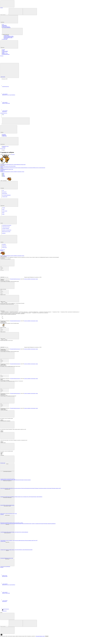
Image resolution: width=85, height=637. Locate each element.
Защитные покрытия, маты (14, 522)
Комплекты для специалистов (28, 167)
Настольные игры (9, 496)
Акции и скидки (14, 549)
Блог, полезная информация (6, 27)
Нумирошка (36, 488)
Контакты (1, 170)
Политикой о (38, 636)
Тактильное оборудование (12, 523)
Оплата (3, 50)
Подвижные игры (3, 496)
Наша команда (4, 25)
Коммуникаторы (11, 505)
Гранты (3, 52)
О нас (3, 24)
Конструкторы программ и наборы (5, 488)
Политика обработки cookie (8, 37)
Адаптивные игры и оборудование (28, 496)
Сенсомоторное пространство (5, 167)
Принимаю (46, 636)
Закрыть (2, 441)
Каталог (1, 7)
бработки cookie (42, 636)
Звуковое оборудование (4, 523)
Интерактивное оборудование (30, 488)
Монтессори (13, 496)
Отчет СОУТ (6, 38)
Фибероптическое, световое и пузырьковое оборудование (35, 523)
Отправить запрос (3, 321)
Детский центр (2, 249)
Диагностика (23, 488)
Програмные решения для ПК (56, 488)
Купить (2, 379)
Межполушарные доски (19, 496)
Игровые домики (36, 496)
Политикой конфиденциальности (15, 320)
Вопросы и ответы (5, 53)
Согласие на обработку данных (10, 540)
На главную (13, 154)
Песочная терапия (18, 523)
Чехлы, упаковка (20, 522)
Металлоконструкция (3, 522)
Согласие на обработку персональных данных (17, 171)
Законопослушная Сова (5, 34)
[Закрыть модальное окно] (7, 413)
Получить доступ (3, 394)
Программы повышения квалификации (50, 523)
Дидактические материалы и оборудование (45, 488)
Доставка (3, 49)
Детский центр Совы (5, 146)
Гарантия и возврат (5, 51)
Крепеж (8, 522)
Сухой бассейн (23, 523)
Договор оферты (6, 35)
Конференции (4, 135)
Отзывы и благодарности (6, 26)
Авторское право (4, 39)
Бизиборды (40, 496)
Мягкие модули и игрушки (37, 167)
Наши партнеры (9, 164)
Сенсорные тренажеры (20, 167)
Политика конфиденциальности (5, 171)
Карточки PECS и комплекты (4, 505)
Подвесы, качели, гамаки (12, 479)
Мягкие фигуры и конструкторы (5, 513)
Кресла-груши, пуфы (13, 513)
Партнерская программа (5, 54)
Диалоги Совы (10, 169)
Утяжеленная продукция (13, 167)
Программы (4, 134)
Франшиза (3, 147)
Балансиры (43, 167)
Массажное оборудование (20, 479)
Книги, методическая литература (16, 488)
